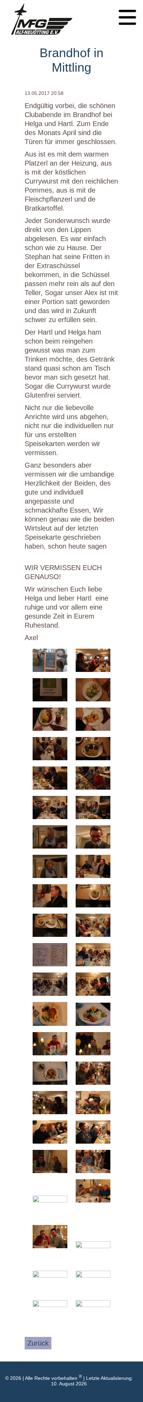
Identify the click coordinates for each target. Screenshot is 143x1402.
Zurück (38, 1343)
